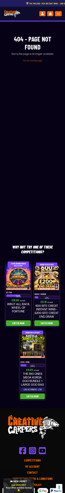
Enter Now (18, 323)
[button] (18, 485)
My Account (32, 466)
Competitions (32, 460)
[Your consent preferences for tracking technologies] (59, 487)
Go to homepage (32, 60)
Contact (32, 472)
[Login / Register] (42, 13)
